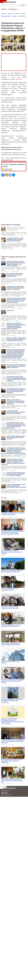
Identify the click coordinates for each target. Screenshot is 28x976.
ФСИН (24, 73)
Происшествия (5, 16)
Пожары (14, 16)
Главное (3, 13)
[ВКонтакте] (3, 175)
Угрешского (18, 79)
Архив (10, 13)
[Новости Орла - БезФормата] (8, 1)
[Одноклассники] (6, 175)
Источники (16, 13)
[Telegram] (10, 175)
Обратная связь (4, 792)
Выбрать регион (4, 793)
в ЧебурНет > (22, 16)
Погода (23, 13)
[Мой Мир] (13, 175)
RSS (10, 794)
